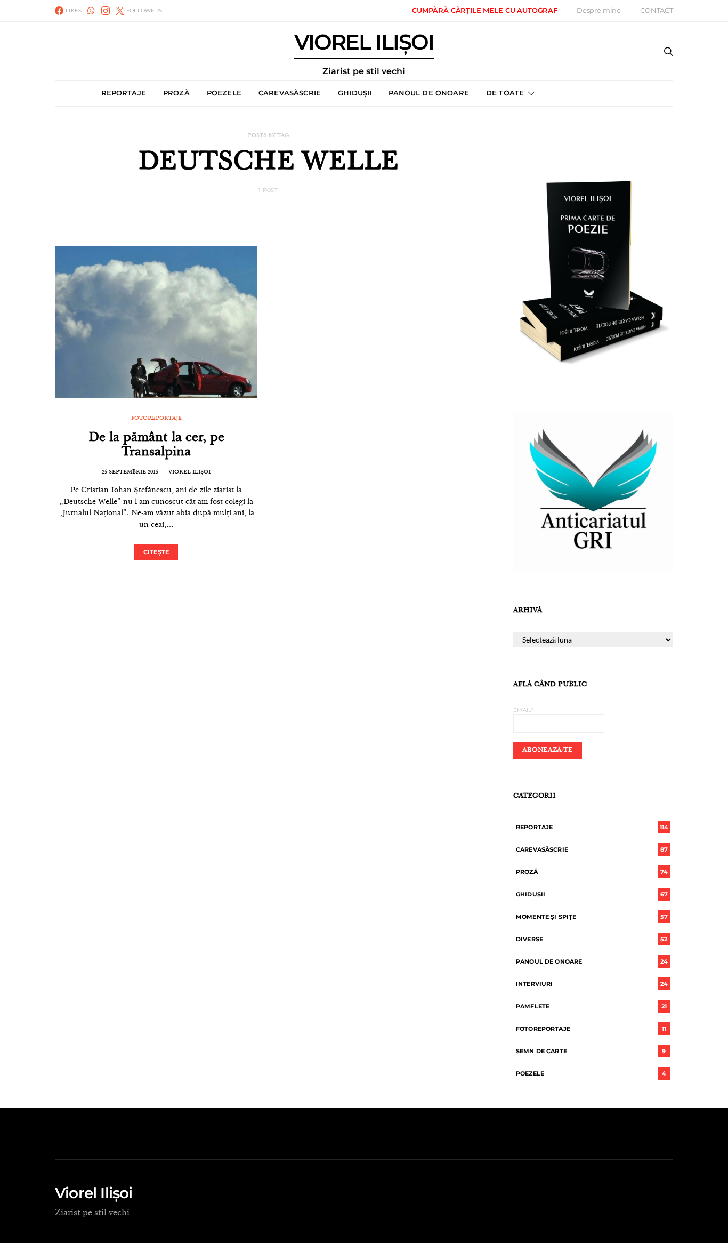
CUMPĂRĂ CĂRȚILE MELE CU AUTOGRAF (484, 10)
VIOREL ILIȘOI (364, 53)
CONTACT (656, 10)
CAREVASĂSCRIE (289, 93)
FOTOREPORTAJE (156, 418)
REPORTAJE (123, 93)
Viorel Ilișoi (189, 472)
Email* (523, 710)
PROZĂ (176, 93)
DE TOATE (505, 93)
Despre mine (599, 10)
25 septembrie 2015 (130, 472)
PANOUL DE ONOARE (429, 93)
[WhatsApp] (91, 10)
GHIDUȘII (354, 93)
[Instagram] (105, 10)
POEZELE (224, 93)
